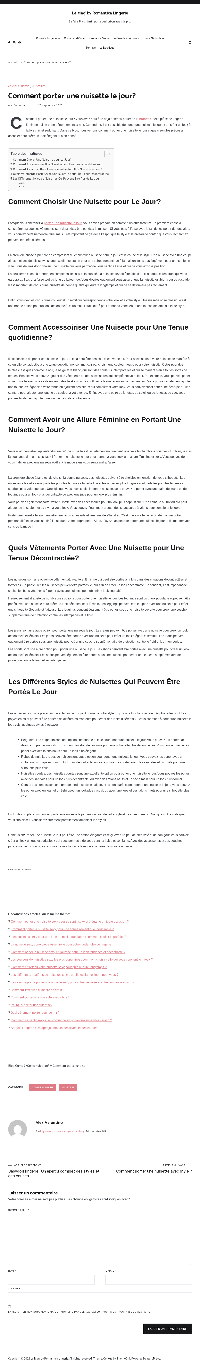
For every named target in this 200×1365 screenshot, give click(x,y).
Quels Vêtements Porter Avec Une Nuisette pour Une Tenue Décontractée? (61, 174)
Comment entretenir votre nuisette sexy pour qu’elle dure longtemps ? (59, 967)
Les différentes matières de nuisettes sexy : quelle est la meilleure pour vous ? (64, 974)
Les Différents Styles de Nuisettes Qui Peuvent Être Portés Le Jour (56, 178)
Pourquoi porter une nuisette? (31, 1005)
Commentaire (18, 1210)
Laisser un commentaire (167, 1328)
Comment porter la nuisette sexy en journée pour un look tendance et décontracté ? (68, 952)
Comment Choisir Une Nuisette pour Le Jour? (42, 159)
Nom (12, 1270)
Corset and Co (73, 38)
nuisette (145, 119)
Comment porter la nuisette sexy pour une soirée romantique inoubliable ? (63, 929)
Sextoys (91, 47)
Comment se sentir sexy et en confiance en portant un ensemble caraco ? (61, 1020)
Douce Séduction (153, 38)
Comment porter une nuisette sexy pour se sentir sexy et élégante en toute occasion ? (70, 921)
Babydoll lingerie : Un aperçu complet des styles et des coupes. (54, 1028)
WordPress (153, 1358)
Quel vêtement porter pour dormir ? (35, 1012)
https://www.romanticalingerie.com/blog (62, 1131)
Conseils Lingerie (46, 38)
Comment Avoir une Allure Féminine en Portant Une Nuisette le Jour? (57, 169)
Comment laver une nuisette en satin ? (37, 990)
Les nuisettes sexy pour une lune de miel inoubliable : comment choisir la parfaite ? (68, 936)
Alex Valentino (17, 105)
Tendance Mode (99, 38)
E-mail (110, 1270)
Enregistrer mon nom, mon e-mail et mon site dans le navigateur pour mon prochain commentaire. (79, 1311)
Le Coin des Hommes (126, 38)
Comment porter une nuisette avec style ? (40, 997)
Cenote (107, 1358)
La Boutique (107, 47)
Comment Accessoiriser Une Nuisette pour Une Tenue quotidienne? (56, 164)
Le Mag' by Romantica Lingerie (100, 13)
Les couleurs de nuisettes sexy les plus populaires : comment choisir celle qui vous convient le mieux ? (82, 959)
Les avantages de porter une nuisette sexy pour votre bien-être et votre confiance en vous (72, 982)
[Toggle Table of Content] (105, 154)
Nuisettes (38, 86)
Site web (14, 1288)
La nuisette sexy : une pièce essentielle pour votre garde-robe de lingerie (61, 944)
